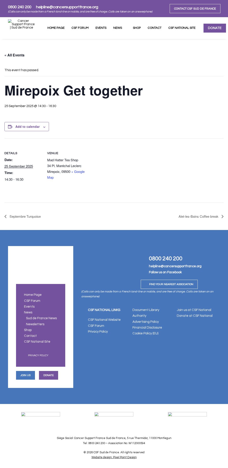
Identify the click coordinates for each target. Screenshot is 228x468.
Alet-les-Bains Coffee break (199, 216)
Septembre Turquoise (25, 216)
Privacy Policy (38, 355)
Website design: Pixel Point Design (114, 457)
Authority (139, 315)
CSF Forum (80, 27)
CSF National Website (104, 319)
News (117, 27)
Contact (154, 27)
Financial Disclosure (147, 327)
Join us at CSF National (194, 310)
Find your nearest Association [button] (171, 284)
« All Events (14, 55)
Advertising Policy (145, 321)
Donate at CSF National (195, 315)
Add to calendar (27, 126)
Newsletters (35, 324)
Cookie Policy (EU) (145, 333)
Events (101, 27)
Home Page (56, 27)
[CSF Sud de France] (21, 28)
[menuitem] (195, 8)
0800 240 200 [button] (165, 258)
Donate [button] (48, 375)
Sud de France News (41, 318)
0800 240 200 (19, 7)
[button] (143, 257)
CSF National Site (181, 27)
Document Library (145, 310)
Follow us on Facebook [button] (165, 272)
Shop (137, 27)
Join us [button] (25, 375)
